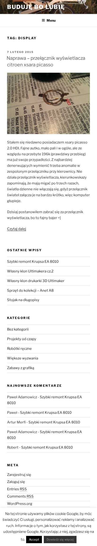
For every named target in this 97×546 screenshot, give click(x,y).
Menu (51, 20)
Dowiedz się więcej (60, 539)
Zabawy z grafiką (20, 368)
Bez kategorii (18, 329)
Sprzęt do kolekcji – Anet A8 (30, 290)
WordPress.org (19, 504)
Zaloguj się (16, 482)
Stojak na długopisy (23, 300)
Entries (17, 489)
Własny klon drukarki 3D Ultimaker (36, 281)
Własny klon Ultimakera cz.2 (30, 271)
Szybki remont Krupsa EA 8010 (33, 261)
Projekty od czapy (21, 339)
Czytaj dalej (16, 229)
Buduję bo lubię (36, 7)
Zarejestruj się (19, 475)
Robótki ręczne (19, 349)
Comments (20, 496)
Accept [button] (34, 539)
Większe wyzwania (22, 358)
